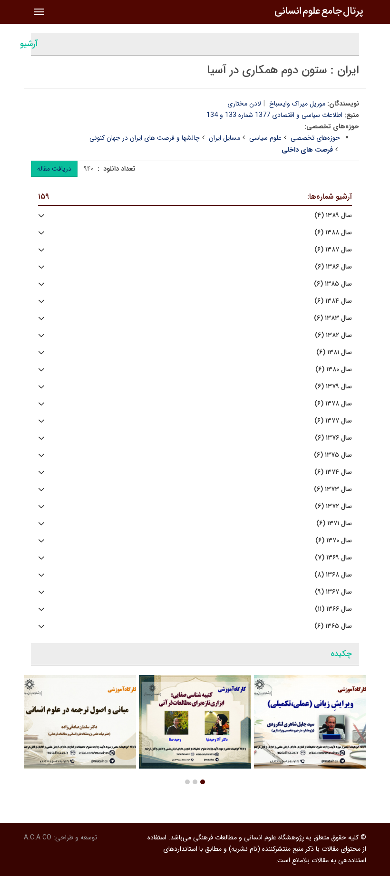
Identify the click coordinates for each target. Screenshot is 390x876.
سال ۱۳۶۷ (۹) (333, 592)
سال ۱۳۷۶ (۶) (333, 438)
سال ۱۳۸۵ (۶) (333, 284)
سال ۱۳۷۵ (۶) (333, 455)
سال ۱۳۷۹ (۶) (333, 387)
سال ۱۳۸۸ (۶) (333, 233)
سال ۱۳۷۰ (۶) (333, 541)
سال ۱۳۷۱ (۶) (334, 524)
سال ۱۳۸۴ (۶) (333, 301)
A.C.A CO (37, 837)
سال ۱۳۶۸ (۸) (333, 575)
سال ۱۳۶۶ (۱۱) (333, 609)
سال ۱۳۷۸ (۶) (333, 404)
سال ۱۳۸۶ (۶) (333, 267)
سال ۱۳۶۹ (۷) (333, 558)
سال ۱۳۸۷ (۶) (333, 250)
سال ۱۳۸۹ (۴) (333, 216)
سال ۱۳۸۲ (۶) (333, 335)
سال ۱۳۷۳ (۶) (333, 489)
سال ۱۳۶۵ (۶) (333, 626)
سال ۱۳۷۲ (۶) (333, 506)
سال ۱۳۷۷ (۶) (333, 421)
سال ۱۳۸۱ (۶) (334, 352)
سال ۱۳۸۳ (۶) (333, 318)
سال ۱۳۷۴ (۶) (333, 472)
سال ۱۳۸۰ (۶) (333, 370)
